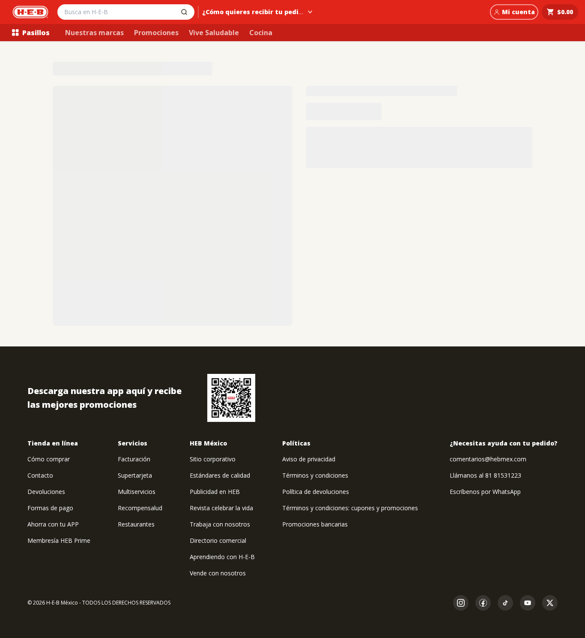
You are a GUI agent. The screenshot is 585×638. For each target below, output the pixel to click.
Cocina (260, 32)
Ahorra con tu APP (53, 524)
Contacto (40, 475)
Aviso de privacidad (308, 459)
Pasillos (36, 32)
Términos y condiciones (315, 475)
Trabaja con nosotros (220, 524)
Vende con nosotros (218, 573)
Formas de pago (50, 508)
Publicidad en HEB (215, 492)
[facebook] (483, 603)
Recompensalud (140, 508)
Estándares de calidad (220, 475)
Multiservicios (136, 492)
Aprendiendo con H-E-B (222, 557)
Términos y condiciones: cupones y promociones (350, 508)
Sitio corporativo (213, 459)
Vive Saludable (214, 32)
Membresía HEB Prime (58, 540)
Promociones (156, 32)
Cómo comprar (48, 459)
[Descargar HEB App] (231, 398)
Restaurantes (136, 524)
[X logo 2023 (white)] (550, 603)
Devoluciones (46, 492)
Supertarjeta (135, 475)
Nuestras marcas (94, 32)
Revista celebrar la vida (221, 508)
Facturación (134, 459)
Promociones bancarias (315, 524)
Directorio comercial (218, 540)
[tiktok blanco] (505, 603)
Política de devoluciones (315, 492)
